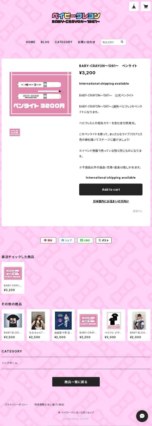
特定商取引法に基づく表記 (49, 404)
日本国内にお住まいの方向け (111, 201)
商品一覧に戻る (76, 382)
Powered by (71, 418)
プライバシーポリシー (16, 404)
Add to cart (111, 189)
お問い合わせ (86, 42)
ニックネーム (10, 363)
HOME (30, 42)
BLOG (45, 42)
